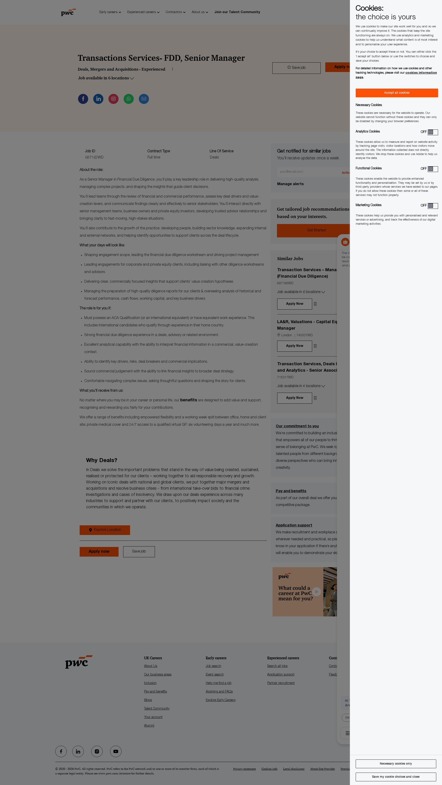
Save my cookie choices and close (396, 777)
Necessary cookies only (396, 763)
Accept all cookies (397, 93)
